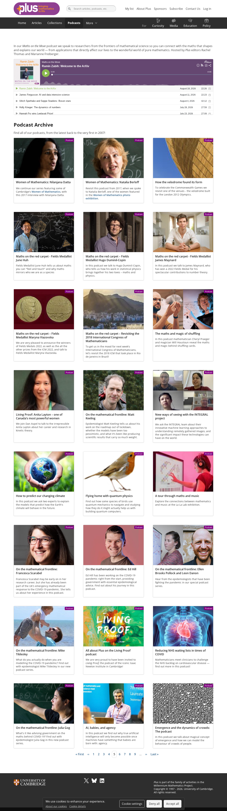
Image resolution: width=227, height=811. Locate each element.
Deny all (154, 804)
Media (174, 26)
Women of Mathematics (46, 191)
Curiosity (158, 26)
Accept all (172, 804)
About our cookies (56, 806)
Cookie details (77, 806)
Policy (207, 26)
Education (190, 26)
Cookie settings (132, 804)
